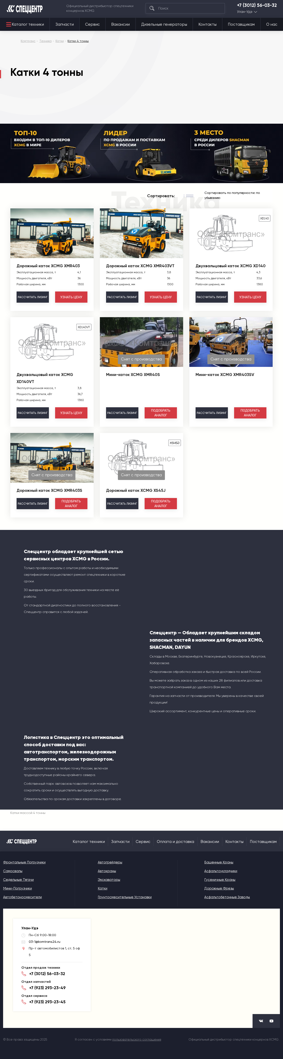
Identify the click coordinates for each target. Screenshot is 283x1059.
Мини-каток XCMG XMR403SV (225, 374)
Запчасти (65, 24)
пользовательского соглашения (136, 1039)
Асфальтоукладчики (220, 871)
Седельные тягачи (18, 880)
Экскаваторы (109, 880)
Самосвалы (12, 871)
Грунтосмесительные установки (125, 897)
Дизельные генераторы (164, 24)
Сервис (92, 24)
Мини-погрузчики (17, 888)
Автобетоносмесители (22, 897)
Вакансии (120, 24)
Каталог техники (28, 24)
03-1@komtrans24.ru (44, 942)
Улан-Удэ (244, 11)
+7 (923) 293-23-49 (47, 987)
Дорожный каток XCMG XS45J (136, 490)
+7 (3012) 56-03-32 (257, 5)
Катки (102, 888)
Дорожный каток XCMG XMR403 (48, 265)
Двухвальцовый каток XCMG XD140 (231, 265)
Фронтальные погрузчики (24, 862)
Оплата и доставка (175, 841)
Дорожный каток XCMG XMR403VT (140, 265)
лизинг (32, 297)
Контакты (207, 24)
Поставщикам (241, 24)
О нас (271, 24)
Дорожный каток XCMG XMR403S (49, 490)
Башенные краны (218, 862)
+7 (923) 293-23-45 (47, 1001)
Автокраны (107, 871)
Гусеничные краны (219, 880)
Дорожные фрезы (219, 888)
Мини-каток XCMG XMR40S (133, 374)
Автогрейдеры (110, 862)
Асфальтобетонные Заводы (227, 897)
